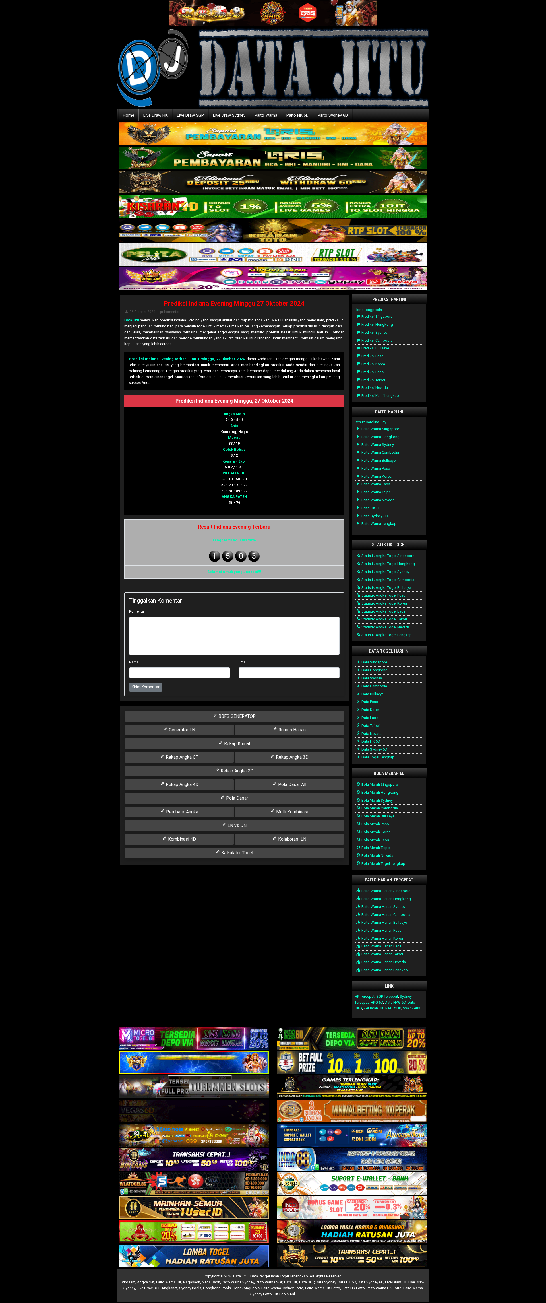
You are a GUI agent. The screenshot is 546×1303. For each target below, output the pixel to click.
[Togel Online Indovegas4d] (352, 1256)
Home (128, 115)
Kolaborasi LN (291, 839)
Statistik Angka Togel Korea (384, 603)
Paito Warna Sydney (377, 444)
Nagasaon (191, 1282)
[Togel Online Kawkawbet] (194, 1087)
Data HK (290, 1282)
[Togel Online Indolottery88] (352, 1160)
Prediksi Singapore (376, 316)
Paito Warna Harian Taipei (382, 954)
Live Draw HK (155, 115)
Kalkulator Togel (236, 852)
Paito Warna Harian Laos (381, 946)
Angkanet (169, 1288)
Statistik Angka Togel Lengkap (386, 635)
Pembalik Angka (181, 812)
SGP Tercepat (387, 996)
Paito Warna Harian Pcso (381, 930)
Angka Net (145, 1282)
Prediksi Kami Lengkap (380, 395)
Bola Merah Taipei (375, 848)
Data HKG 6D (395, 1002)
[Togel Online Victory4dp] (194, 1063)
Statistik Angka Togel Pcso (383, 595)
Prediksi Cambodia (376, 340)
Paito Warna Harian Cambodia (385, 914)
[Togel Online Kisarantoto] (273, 231)
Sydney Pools (190, 1288)
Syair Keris (411, 1008)
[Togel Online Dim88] (273, 158)
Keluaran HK (374, 1008)
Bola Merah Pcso (375, 824)
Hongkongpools (368, 310)
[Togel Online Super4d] (273, 182)
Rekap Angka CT (181, 757)
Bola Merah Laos (375, 840)
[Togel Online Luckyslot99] (352, 1063)
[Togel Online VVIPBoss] (273, 134)
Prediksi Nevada (374, 387)
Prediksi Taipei (373, 380)
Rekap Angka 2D (236, 771)
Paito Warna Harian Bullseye (384, 922)
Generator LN (181, 730)
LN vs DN (236, 825)
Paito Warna (266, 115)
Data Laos (369, 718)
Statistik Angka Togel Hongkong (388, 564)
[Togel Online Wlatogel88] (194, 1184)
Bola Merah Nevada (377, 855)
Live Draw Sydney (229, 115)
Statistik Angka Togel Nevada (385, 627)
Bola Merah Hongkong (379, 792)
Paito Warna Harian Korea (382, 938)
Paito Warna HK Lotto (322, 1288)
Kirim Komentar (146, 687)
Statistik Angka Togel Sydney (385, 572)
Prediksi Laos (372, 372)
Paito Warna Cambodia (380, 452)
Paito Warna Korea (376, 476)
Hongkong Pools (217, 1288)
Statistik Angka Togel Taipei (384, 619)
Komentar (171, 312)
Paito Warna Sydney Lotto (282, 1288)
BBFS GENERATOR (236, 716)
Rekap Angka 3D (292, 757)
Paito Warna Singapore (380, 429)
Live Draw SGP (190, 115)
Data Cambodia (374, 686)
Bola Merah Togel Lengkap (383, 863)
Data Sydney (371, 678)
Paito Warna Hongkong (380, 437)
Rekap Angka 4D (181, 784)
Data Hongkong (374, 670)
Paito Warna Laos (375, 484)
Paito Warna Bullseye (378, 460)
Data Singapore (374, 662)
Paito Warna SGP (269, 1282)
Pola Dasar (236, 798)
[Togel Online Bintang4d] (194, 1160)
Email (243, 662)
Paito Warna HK (168, 1282)
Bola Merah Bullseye (377, 816)
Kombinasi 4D (181, 839)
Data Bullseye (372, 694)
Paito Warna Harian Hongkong (386, 899)
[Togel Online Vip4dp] (352, 1087)
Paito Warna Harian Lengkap (384, 970)
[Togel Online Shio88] (352, 1232)
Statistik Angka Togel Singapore (387, 556)
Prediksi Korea (373, 364)
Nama (134, 662)
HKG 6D (377, 1002)
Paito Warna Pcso (375, 468)
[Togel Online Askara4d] (194, 1135)
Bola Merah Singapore (379, 784)
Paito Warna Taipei (376, 492)
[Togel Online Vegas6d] (194, 1111)
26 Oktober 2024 (142, 312)
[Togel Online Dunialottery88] (352, 1111)
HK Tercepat (365, 996)
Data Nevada (371, 733)
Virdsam (128, 1282)
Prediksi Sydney (374, 332)
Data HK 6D (370, 741)
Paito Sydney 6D (333, 115)
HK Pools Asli (285, 1294)
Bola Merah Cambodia (379, 808)
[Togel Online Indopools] (352, 1208)
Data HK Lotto (353, 1288)
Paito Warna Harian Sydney (383, 906)
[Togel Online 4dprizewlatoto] (194, 1208)
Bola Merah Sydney (377, 800)
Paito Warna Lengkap (378, 523)
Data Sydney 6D (374, 749)
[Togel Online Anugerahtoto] (352, 1135)
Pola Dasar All (291, 784)
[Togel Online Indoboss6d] (352, 1039)
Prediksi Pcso (372, 356)
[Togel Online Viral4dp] (273, 279)
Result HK (393, 1008)
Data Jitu (131, 320)
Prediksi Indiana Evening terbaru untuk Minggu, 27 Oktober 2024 (187, 359)
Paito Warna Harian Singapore (385, 891)
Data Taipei (370, 725)
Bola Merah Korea (375, 832)
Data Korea (370, 710)
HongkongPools (246, 1288)
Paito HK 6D (297, 115)
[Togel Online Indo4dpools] (194, 1256)
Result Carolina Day (370, 422)
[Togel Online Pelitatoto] (273, 255)
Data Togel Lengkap (377, 757)
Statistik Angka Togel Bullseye (386, 587)
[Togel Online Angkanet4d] (352, 1184)
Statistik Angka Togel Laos (383, 611)
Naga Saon (211, 1282)
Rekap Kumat (236, 743)
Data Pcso (369, 702)
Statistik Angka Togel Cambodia (387, 580)
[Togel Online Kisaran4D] (273, 207)
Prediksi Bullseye (375, 348)
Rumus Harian (291, 730)
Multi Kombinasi (291, 812)
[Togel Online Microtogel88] (194, 1039)
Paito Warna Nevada (377, 500)
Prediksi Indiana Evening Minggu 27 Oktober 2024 (234, 303)
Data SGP (306, 1282)
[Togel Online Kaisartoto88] (194, 1232)
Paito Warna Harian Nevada (383, 962)
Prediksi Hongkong (377, 324)
